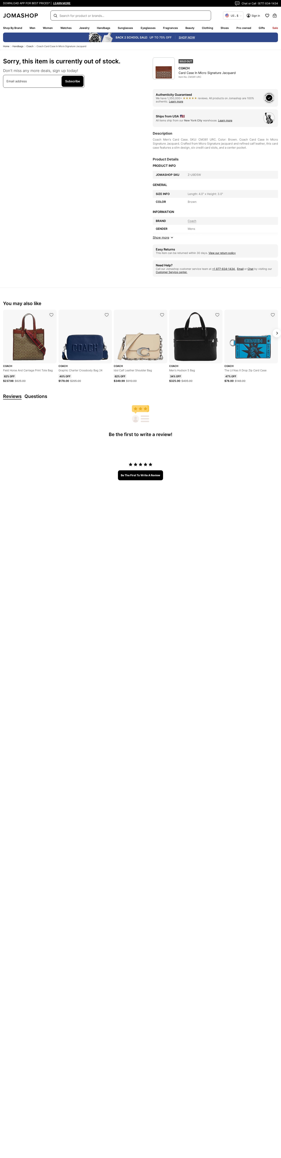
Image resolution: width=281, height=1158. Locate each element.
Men (32, 27)
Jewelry (84, 27)
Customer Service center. (171, 272)
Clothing (207, 27)
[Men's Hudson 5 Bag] (217, 314)
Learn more (176, 101)
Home (6, 46)
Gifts (262, 27)
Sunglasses (125, 27)
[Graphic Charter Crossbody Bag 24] (106, 314)
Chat (250, 268)
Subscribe (72, 81)
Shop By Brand (12, 27)
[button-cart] (274, 15)
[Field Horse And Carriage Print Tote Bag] (51, 314)
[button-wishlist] (267, 15)
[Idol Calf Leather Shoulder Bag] (162, 314)
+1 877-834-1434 (224, 268)
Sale (275, 27)
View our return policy (222, 253)
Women (48, 27)
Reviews (12, 396)
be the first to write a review (140, 475)
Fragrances (170, 27)
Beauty (189, 27)
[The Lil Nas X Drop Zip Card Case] (272, 314)
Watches (66, 27)
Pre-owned (243, 27)
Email (240, 268)
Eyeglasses (148, 27)
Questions (35, 396)
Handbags (103, 27)
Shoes (225, 27)
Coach (29, 46)
